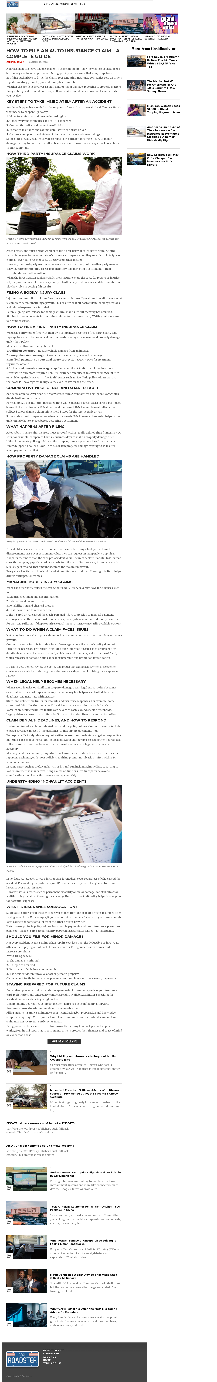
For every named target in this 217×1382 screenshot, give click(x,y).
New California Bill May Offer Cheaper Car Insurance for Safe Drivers (163, 159)
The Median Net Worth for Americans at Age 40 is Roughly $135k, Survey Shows (162, 86)
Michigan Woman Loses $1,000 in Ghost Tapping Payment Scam (163, 109)
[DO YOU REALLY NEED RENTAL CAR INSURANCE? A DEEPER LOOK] (58, 23)
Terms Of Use (52, 1363)
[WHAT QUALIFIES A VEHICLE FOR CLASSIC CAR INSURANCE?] (92, 23)
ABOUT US (49, 1356)
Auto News (49, 4)
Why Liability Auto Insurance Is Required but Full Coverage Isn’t (83, 1058)
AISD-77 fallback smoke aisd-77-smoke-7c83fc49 (40, 1145)
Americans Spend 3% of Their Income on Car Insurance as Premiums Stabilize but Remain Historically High (163, 134)
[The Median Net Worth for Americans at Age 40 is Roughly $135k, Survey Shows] (136, 90)
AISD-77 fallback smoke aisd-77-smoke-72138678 (40, 1123)
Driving (82, 4)
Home (47, 1360)
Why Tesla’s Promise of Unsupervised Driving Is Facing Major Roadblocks (83, 1242)
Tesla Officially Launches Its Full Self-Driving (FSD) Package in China (85, 1208)
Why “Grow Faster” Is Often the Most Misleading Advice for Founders (83, 1310)
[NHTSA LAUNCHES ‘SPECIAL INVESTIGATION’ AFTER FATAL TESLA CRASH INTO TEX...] (126, 23)
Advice (74, 4)
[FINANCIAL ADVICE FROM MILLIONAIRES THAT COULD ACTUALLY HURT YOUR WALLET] (23, 23)
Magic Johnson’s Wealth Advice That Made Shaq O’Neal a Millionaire (83, 1276)
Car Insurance (62, 4)
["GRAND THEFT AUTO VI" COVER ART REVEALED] (160, 23)
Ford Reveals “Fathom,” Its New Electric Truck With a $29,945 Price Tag (163, 61)
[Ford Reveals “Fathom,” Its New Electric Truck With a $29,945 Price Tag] (136, 66)
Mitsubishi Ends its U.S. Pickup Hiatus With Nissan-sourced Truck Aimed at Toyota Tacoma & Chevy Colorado (84, 1093)
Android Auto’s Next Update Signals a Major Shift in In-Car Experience (85, 1174)
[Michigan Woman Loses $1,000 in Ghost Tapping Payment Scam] (136, 115)
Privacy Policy (53, 1350)
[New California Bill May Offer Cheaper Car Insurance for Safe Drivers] (136, 164)
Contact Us (51, 1353)
